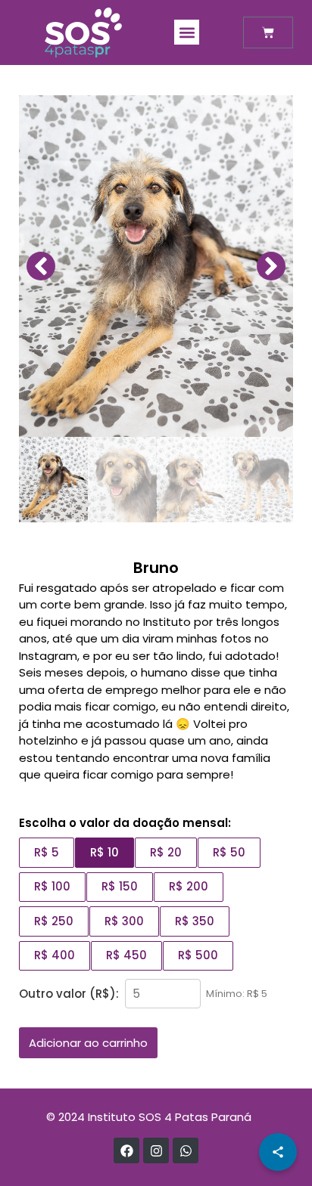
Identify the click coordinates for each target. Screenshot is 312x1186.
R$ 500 (198, 955)
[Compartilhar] (278, 1152)
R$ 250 (53, 921)
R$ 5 (46, 852)
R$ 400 (54, 955)
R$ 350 (194, 921)
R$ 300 (124, 921)
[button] (186, 32)
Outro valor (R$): (69, 993)
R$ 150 (119, 886)
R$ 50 (229, 852)
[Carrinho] (268, 32)
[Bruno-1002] (156, 266)
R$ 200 (188, 886)
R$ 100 (52, 886)
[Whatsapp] (185, 1150)
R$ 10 (104, 852)
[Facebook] (126, 1150)
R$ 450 (126, 955)
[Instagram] (156, 1150)
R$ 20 (166, 852)
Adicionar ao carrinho (88, 1043)
